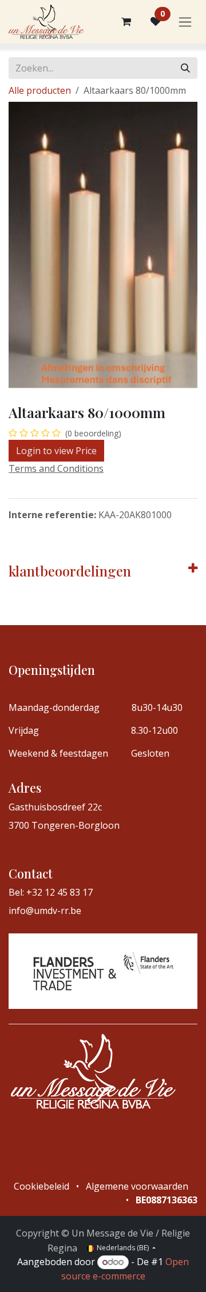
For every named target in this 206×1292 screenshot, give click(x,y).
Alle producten (40, 90)
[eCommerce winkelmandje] (125, 21)
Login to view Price (56, 450)
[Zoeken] (185, 68)
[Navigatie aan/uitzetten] (185, 22)
